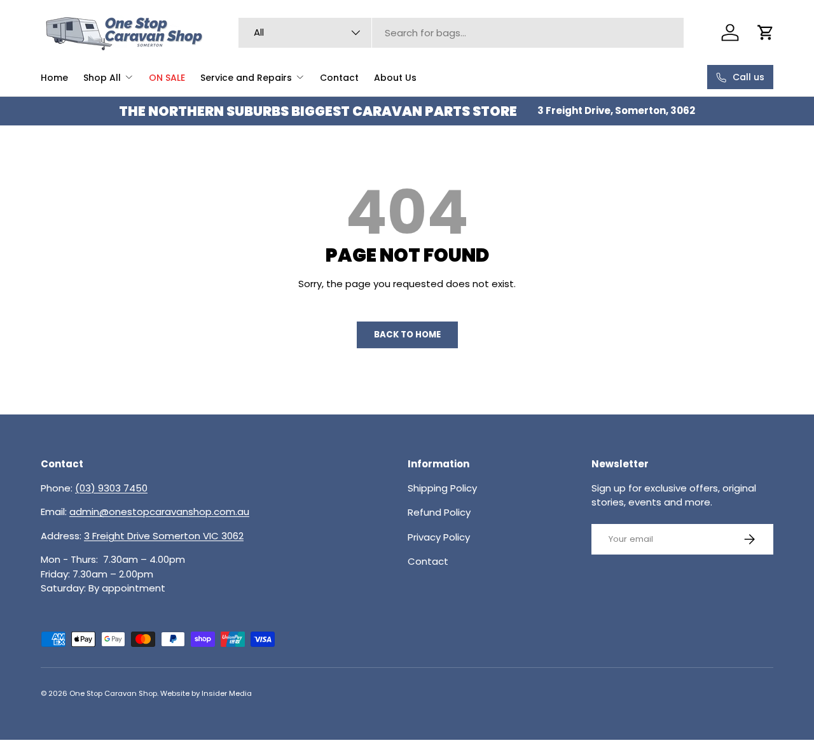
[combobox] (461, 33)
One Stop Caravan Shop (113, 693)
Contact (339, 77)
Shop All (102, 77)
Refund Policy (439, 512)
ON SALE (167, 77)
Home (54, 77)
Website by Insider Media (206, 693)
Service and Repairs (246, 77)
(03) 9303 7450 (111, 488)
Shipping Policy (442, 488)
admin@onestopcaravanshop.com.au (159, 511)
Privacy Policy (439, 537)
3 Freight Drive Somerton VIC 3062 (164, 535)
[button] (766, 32)
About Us (395, 77)
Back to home (407, 335)
